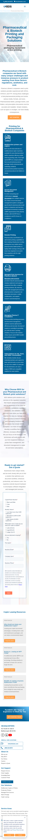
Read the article (9, 640)
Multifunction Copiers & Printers (9, 788)
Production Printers (6, 790)
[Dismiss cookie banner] (24, 818)
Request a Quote (5, 763)
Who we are (4, 754)
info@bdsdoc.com (13, 743)
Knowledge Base (5, 775)
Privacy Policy (16, 830)
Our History (4, 759)
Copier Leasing (5, 797)
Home (1, 10)
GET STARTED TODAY (14, 717)
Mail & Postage (5, 794)
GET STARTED (14, 117)
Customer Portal (5, 777)
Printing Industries (6, 10)
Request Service (5, 771)
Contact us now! (6, 781)
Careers (3, 761)
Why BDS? (4, 756)
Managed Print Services (7, 792)
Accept (9, 835)
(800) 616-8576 (9, 1)
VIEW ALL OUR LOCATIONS (8, 740)
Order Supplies (5, 773)
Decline (20, 835)
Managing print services (12, 278)
